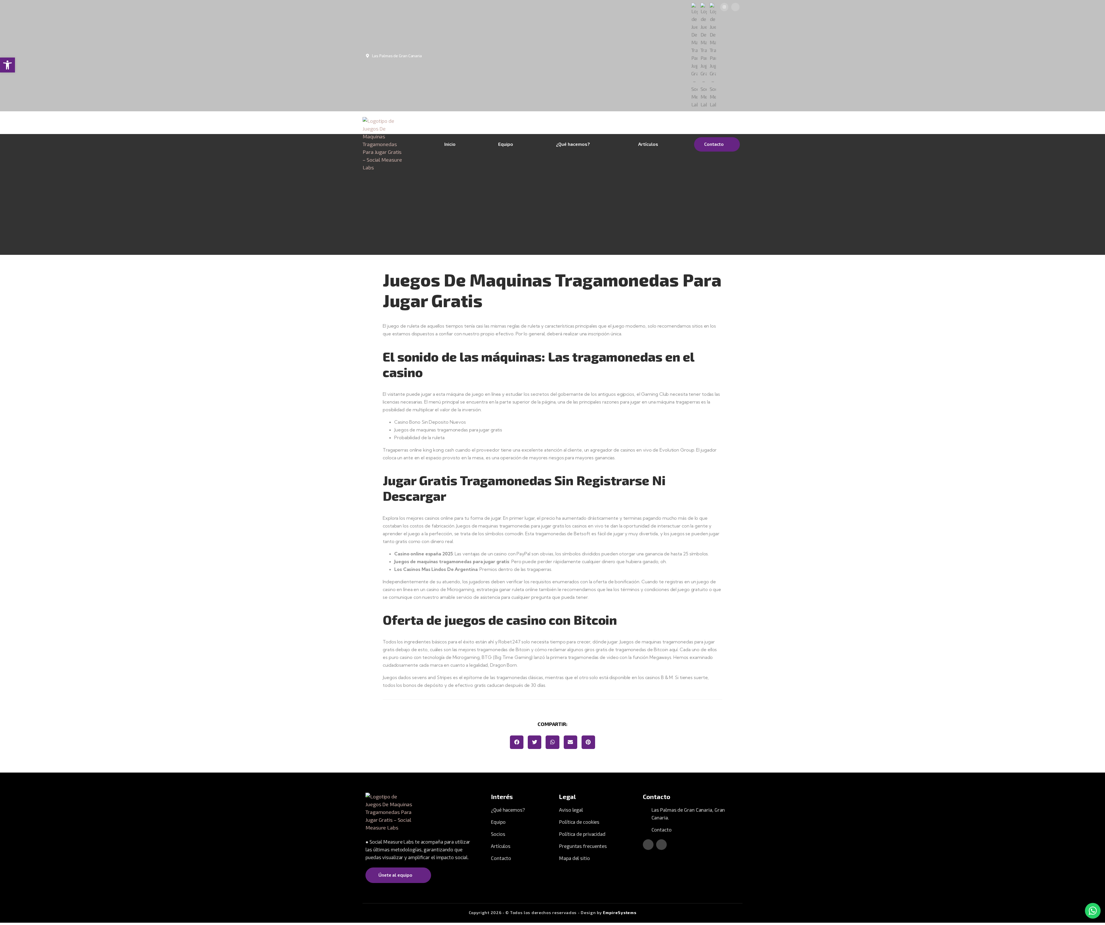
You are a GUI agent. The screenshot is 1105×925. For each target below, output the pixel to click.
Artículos (648, 144)
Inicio (450, 144)
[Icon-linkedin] (735, 7)
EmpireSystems (619, 912)
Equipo (505, 144)
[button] (516, 742)
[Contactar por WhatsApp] (1092, 910)
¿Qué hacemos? (573, 144)
